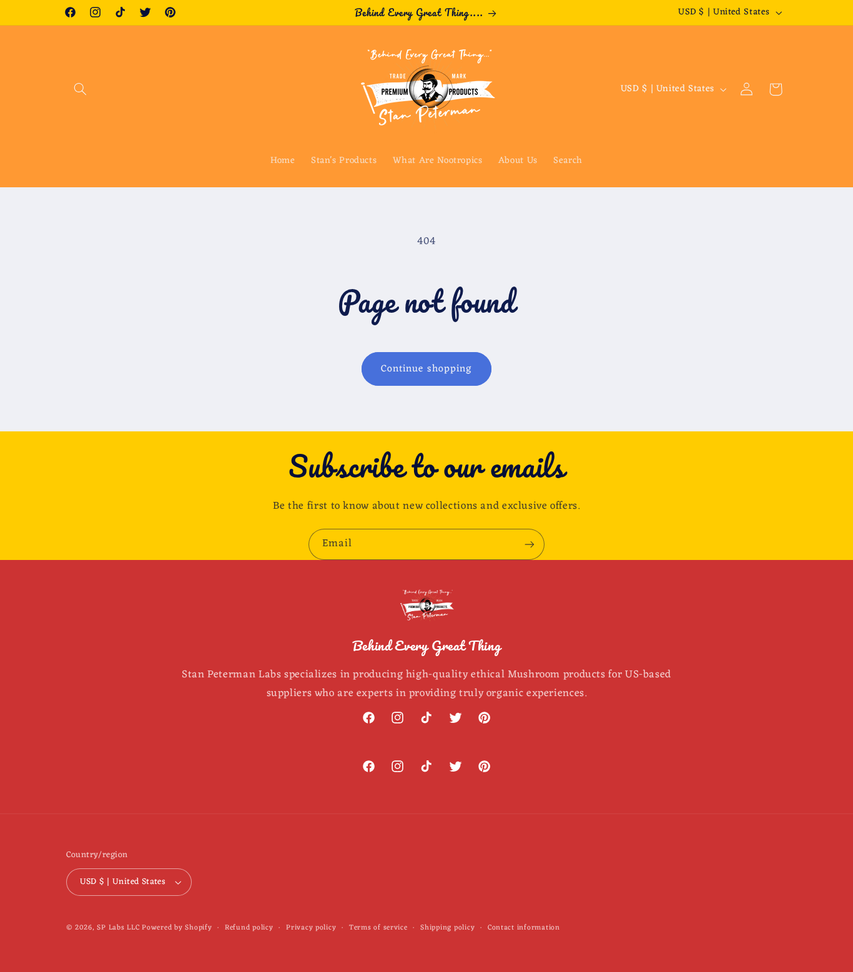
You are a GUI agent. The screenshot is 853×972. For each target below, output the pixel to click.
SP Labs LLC (118, 927)
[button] (80, 89)
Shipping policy (447, 928)
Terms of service (378, 928)
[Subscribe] (529, 544)
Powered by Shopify (177, 927)
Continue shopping (426, 369)
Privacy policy (311, 928)
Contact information (524, 928)
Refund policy (249, 928)
